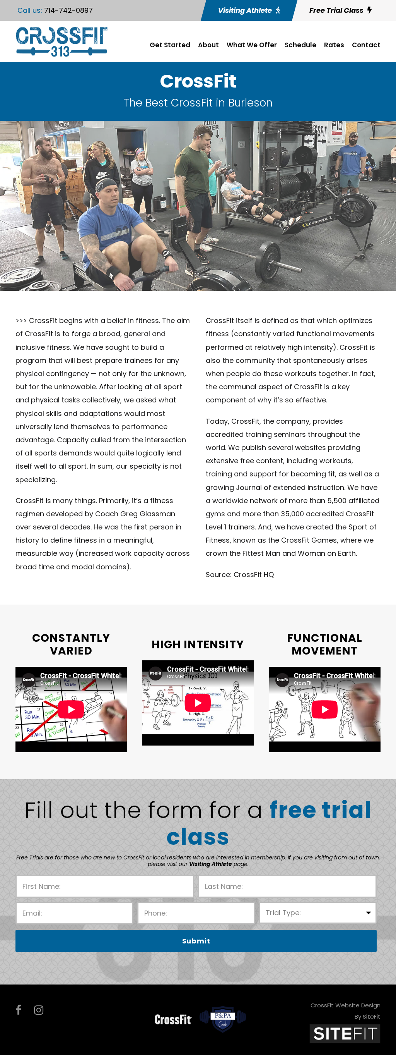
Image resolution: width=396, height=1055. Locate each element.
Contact (366, 45)
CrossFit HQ (254, 574)
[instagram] (38, 1010)
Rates (334, 45)
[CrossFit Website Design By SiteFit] (345, 1033)
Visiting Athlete (210, 864)
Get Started (170, 45)
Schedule (300, 45)
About (208, 45)
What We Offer (252, 45)
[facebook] (18, 1010)
